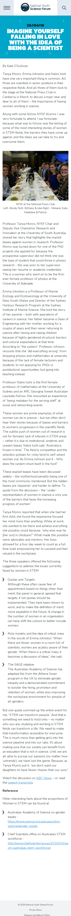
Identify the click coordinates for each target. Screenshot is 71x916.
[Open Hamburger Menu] (7, 8)
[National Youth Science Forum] (36, 8)
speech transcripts (20, 782)
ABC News (44, 778)
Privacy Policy (35, 910)
